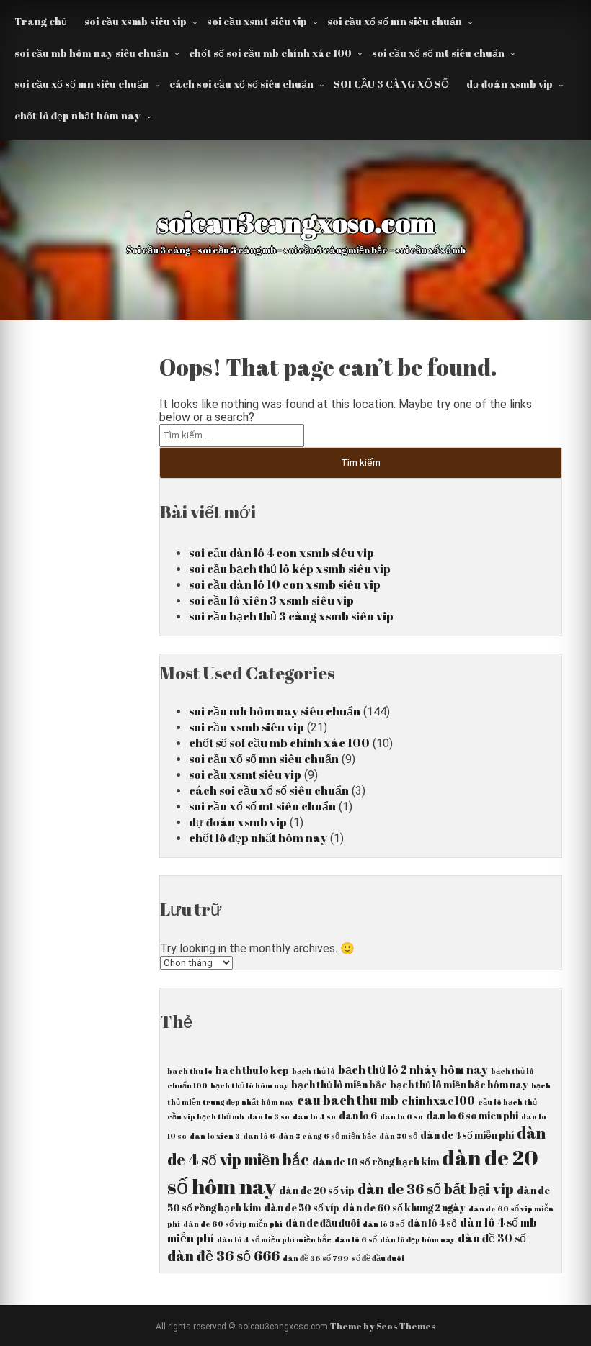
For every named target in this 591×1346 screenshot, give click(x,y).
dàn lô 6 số (355, 1239)
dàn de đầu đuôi (322, 1222)
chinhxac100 (438, 1100)
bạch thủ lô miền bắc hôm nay (459, 1084)
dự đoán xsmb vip (509, 84)
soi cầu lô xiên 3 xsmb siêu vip (271, 600)
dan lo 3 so (268, 1116)
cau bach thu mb (348, 1099)
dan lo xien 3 (215, 1136)
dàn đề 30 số (492, 1238)
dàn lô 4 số (432, 1222)
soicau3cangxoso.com (296, 222)
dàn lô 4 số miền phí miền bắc (274, 1239)
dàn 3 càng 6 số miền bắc (327, 1136)
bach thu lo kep (252, 1070)
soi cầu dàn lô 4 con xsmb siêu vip (281, 553)
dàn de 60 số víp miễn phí (233, 1224)
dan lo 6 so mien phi (472, 1115)
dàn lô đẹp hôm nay (417, 1239)
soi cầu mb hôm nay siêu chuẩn (91, 53)
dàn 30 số (398, 1136)
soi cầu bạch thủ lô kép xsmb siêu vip (290, 569)
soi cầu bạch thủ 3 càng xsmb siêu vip (291, 616)
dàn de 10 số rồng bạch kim (375, 1161)
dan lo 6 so (401, 1116)
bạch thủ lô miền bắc (339, 1084)
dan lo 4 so (314, 1116)
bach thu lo (190, 1071)
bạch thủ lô (313, 1071)
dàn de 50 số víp (301, 1207)
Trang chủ (40, 21)
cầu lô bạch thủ (507, 1102)
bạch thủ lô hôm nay (249, 1085)
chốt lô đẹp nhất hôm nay (77, 115)
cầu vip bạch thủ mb (205, 1116)
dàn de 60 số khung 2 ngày (404, 1207)
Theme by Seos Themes (383, 1326)
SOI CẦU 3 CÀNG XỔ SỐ (391, 84)
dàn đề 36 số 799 (316, 1258)
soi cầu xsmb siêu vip (135, 21)
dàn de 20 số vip (317, 1190)
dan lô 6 (259, 1136)
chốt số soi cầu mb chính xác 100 (270, 53)
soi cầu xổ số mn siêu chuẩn (394, 21)
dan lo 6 (358, 1115)
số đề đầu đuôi (378, 1258)
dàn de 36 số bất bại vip (435, 1188)
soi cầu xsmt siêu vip (257, 21)
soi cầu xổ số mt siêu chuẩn (438, 53)
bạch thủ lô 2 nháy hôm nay (413, 1070)
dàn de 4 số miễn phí (467, 1135)
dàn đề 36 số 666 (223, 1255)
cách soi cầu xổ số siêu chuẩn (241, 84)
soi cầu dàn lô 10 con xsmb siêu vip (285, 584)
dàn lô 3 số (383, 1224)
